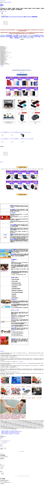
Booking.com (14, 299)
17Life (11, 236)
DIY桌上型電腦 (30, 36)
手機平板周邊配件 (9, 36)
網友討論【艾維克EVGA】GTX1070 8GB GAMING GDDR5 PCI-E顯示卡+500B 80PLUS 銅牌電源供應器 (19, 16)
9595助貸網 (13, 249)
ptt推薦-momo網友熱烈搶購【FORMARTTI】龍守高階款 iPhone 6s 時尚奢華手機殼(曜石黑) (12, 431)
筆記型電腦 (15, 36)
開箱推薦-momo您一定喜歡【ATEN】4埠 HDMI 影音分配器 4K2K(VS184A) (10, 432)
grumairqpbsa (1, 437)
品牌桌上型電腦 (37, 36)
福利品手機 (2, 36)
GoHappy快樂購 (13, 224)
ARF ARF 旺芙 (12, 212)
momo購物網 (12, 209)
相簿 (2, 12)
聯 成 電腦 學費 (13, 330)
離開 (3, 483)
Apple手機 (41, 35)
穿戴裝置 (25, 36)
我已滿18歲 (2, 483)
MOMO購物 (15, 35)
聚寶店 (1, 5)
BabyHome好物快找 (13, 239)
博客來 (11, 228)
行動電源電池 (16, 37)
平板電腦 (20, 36)
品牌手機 (36, 35)
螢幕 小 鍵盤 (21, 361)
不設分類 (3, 466)
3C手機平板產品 (9, 35)
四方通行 (13, 277)
